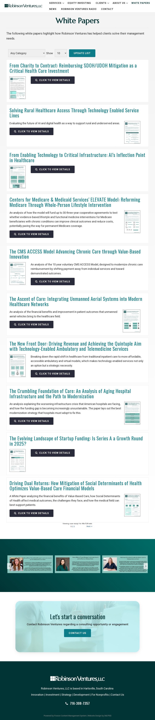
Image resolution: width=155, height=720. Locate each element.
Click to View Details (54, 80)
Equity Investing (79, 3)
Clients (101, 3)
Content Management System (73, 716)
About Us (119, 3)
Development (82, 694)
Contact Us (77, 633)
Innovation (37, 694)
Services (55, 3)
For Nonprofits (100, 694)
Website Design (94, 716)
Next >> (89, 526)
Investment (52, 694)
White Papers (140, 3)
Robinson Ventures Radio (79, 9)
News (52, 9)
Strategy (66, 694)
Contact (107, 9)
